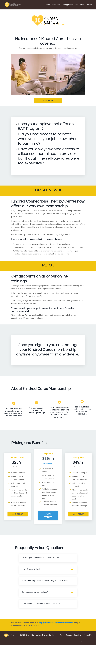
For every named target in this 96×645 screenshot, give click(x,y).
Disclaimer (78, 635)
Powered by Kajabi (86, 642)
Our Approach (67, 5)
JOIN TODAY (48, 100)
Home (48, 5)
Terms (62, 635)
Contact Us (87, 635)
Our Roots (56, 5)
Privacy (69, 635)
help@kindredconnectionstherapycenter (56, 623)
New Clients (79, 5)
